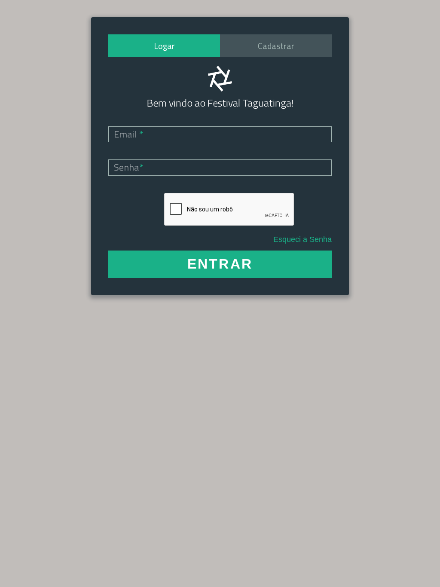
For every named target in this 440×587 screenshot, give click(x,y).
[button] (220, 264)
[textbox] (220, 134)
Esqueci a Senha (302, 239)
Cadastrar (276, 45)
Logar (164, 45)
